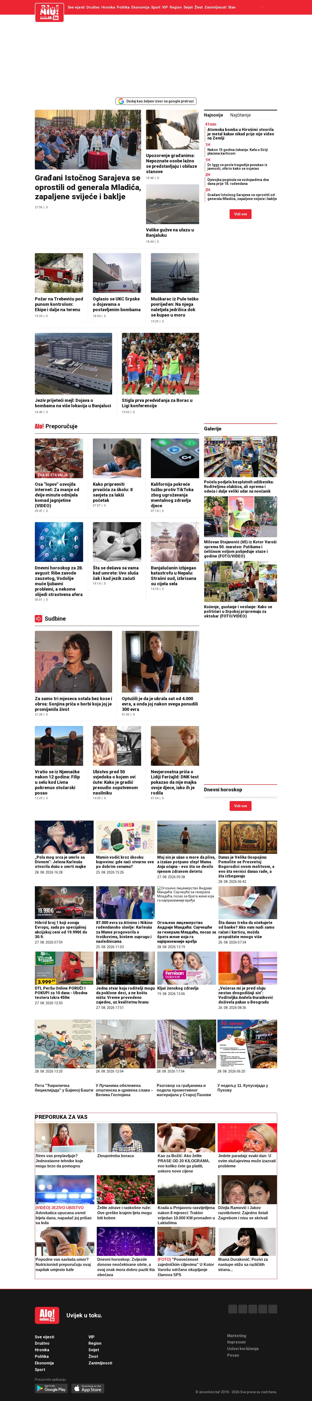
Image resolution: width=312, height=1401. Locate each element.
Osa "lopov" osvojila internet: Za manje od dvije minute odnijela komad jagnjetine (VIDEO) (57, 495)
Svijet (188, 7)
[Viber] (272, 1309)
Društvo (93, 7)
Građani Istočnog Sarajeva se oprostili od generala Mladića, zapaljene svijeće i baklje (88, 187)
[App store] (87, 1389)
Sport (155, 7)
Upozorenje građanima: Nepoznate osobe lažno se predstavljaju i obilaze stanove (171, 163)
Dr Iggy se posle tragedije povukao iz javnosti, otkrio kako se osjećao (237, 166)
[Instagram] (262, 1309)
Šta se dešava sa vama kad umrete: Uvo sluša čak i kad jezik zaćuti (116, 573)
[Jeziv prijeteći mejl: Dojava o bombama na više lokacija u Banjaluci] (73, 364)
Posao (233, 1355)
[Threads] (242, 1309)
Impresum (236, 1342)
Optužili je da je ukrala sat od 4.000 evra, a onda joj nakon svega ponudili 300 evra (160, 704)
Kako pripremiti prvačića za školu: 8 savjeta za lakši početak (113, 492)
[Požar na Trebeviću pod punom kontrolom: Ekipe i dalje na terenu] (59, 273)
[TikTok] (252, 1309)
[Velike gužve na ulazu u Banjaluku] (172, 204)
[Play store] (51, 1389)
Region (176, 7)
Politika (123, 7)
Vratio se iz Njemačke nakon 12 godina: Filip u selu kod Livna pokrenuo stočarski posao (57, 782)
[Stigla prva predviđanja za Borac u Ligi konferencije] (160, 364)
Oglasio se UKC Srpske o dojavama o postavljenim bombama (117, 304)
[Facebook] (232, 1309)
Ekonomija (140, 7)
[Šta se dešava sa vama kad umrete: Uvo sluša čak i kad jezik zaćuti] (117, 542)
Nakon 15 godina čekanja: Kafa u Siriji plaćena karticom (237, 151)
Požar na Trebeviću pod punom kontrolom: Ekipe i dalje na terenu (59, 304)
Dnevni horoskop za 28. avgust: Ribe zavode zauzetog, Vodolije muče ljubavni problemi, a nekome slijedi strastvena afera (59, 581)
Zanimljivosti (215, 7)
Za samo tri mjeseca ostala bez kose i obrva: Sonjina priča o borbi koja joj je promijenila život (73, 704)
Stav (231, 7)
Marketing (236, 1335)
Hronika (108, 7)
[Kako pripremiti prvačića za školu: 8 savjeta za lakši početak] (117, 458)
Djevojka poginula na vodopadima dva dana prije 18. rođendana (238, 181)
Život (199, 7)
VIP (165, 7)
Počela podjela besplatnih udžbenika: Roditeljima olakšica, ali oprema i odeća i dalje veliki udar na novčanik (239, 487)
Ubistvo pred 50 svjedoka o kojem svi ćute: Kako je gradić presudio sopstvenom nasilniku (115, 782)
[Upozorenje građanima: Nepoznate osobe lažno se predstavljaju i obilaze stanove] (172, 130)
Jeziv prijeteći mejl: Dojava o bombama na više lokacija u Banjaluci (73, 403)
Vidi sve (240, 214)
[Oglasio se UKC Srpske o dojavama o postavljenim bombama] (117, 273)
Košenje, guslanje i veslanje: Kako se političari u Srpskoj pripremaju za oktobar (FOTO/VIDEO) (238, 611)
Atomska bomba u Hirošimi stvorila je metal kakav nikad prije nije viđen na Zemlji (240, 133)
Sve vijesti (76, 7)
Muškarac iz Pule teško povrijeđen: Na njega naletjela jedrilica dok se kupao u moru (175, 307)
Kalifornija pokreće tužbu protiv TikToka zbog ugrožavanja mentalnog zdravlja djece (172, 495)
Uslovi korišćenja (243, 1348)
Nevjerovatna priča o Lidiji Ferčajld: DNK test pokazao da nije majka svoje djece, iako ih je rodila (175, 782)
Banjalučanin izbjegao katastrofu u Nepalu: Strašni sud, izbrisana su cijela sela (173, 575)
